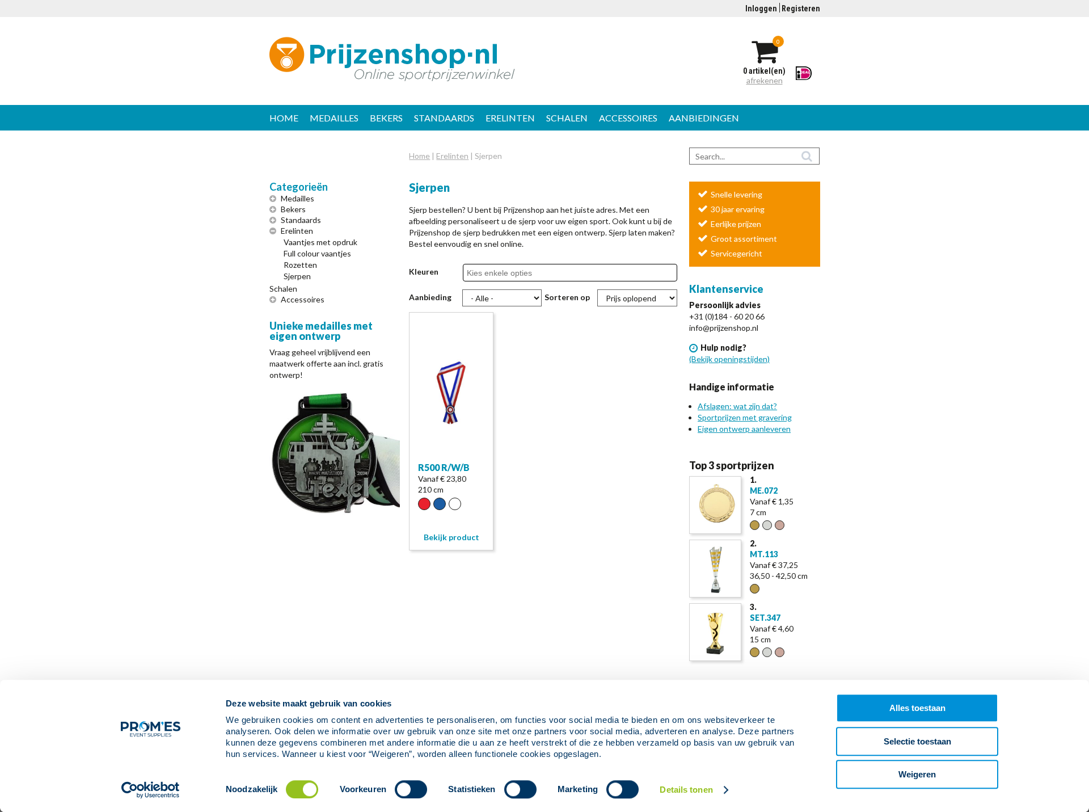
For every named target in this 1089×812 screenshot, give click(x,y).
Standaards (444, 117)
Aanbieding (430, 297)
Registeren (801, 8)
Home (283, 117)
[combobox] (506, 272)
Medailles (334, 117)
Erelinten (510, 117)
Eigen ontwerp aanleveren (744, 429)
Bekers (386, 117)
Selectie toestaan (917, 741)
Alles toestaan (917, 708)
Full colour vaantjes (317, 253)
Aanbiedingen (704, 117)
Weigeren (917, 774)
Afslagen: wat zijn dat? (737, 406)
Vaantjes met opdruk (320, 242)
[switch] (411, 789)
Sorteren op (567, 297)
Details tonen (686, 789)
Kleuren (423, 271)
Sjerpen (297, 276)
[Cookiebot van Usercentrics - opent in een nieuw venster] (150, 789)
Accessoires (628, 117)
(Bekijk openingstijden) (729, 359)
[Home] (451, 59)
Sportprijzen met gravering (745, 417)
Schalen (567, 117)
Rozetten (300, 265)
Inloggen (761, 8)
